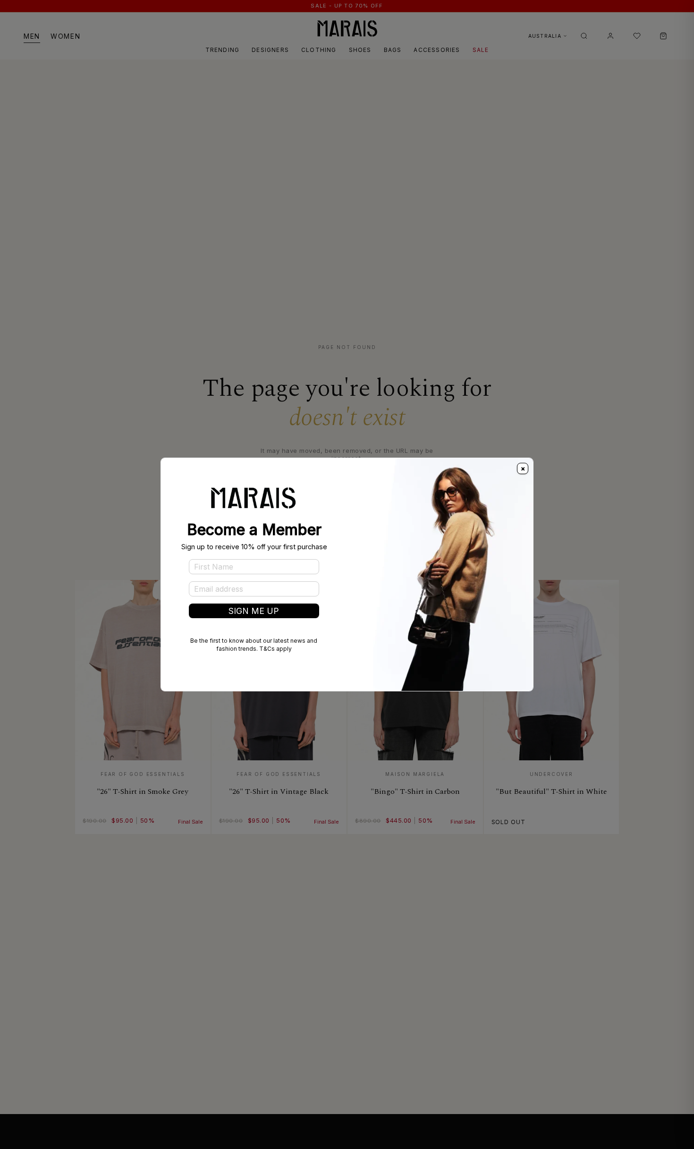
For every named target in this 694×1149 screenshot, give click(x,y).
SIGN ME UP (254, 611)
